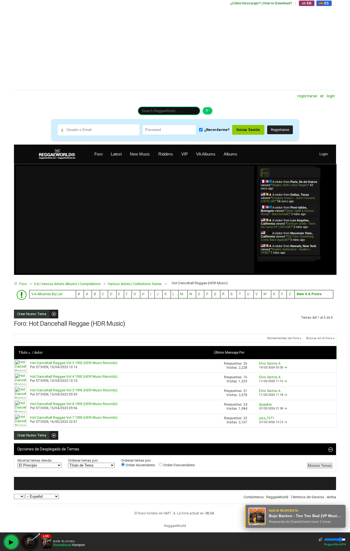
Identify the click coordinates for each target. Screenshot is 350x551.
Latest (116, 154)
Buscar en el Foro (319, 338)
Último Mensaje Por (229, 352)
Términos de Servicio (307, 497)
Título (23, 352)
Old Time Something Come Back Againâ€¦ (287, 238)
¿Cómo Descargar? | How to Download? (261, 3)
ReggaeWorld (277, 497)
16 (245, 377)
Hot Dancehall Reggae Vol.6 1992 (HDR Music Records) (74, 404)
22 (245, 418)
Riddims (165, 154)
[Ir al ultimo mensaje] (285, 367)
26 (245, 363)
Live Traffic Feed (290, 172)
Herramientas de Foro (283, 338)
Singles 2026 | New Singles (290, 185)
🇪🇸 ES (324, 3)
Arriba (331, 497)
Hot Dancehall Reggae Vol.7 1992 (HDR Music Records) (74, 417)
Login (331, 96)
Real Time (288, 257)
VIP (184, 154)
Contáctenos (254, 497)
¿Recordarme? (216, 130)
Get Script (273, 257)
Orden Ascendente (140, 465)
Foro (98, 154)
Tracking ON (305, 257)
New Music (140, 154)
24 (245, 404)
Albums (230, 154)
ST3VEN (42, 367)
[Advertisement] (175, 45)
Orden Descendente (178, 465)
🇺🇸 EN (307, 3)
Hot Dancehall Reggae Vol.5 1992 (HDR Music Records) (74, 390)
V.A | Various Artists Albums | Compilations (67, 284)
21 (245, 391)
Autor (38, 352)
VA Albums (205, 154)
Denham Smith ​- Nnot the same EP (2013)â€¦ (288, 225)
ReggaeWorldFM (335, 544)
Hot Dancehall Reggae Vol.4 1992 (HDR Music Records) (74, 376)
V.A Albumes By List (46, 294)
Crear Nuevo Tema (30, 314)
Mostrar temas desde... (36, 460)
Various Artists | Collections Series (135, 284)
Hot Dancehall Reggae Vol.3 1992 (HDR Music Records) (74, 363)
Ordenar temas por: (83, 460)
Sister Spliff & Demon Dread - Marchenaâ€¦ (287, 212)
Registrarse (307, 96)
